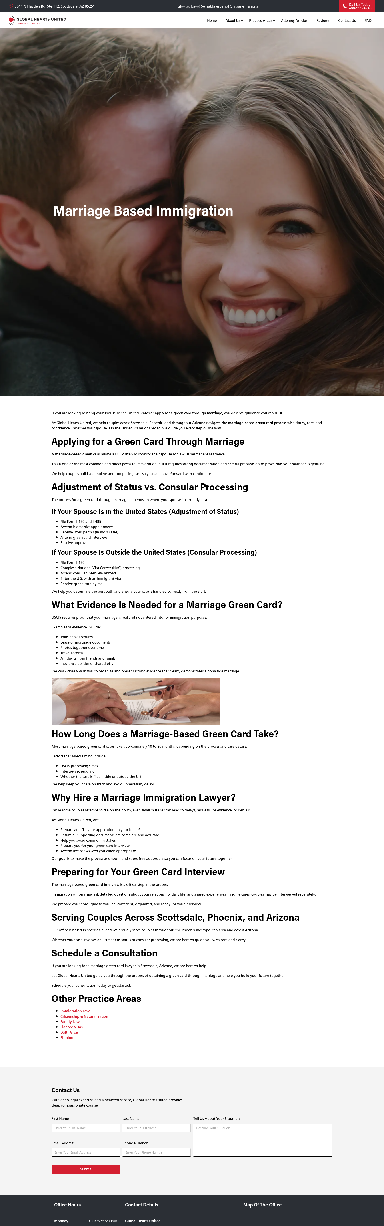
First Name (60, 1118)
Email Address (63, 1143)
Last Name (131, 1118)
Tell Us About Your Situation (216, 1118)
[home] (37, 20)
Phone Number (135, 1143)
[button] (233, 20)
